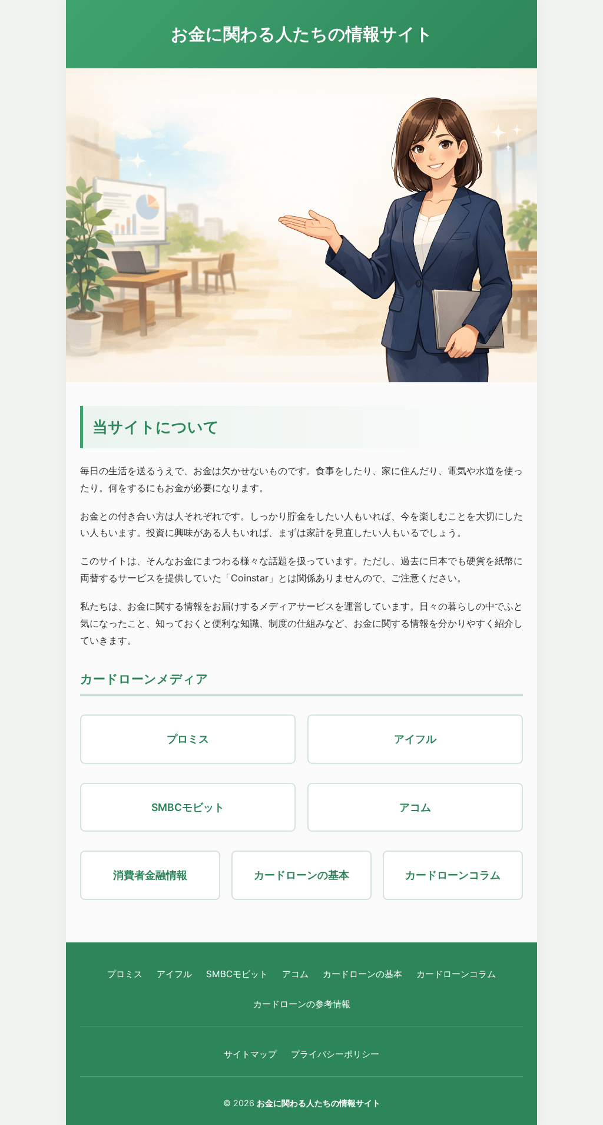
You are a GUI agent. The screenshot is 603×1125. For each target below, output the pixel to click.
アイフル (174, 974)
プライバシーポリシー (335, 1054)
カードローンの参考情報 (301, 1004)
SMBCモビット (237, 974)
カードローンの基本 (362, 974)
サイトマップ (250, 1054)
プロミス (125, 974)
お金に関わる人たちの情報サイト (302, 34)
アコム (295, 974)
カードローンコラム (456, 974)
